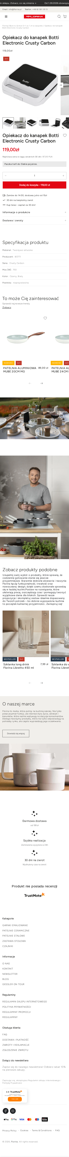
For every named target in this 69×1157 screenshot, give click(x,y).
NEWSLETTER (10, 974)
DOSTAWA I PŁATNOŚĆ (15, 1039)
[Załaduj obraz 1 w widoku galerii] (8, 123)
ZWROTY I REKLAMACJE (15, 1045)
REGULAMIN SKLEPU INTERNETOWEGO (24, 1001)
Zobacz (6, 307)
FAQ (4, 1034)
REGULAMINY (10, 1017)
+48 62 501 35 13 (40, 9)
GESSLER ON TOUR (13, 984)
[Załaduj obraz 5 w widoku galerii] (55, 123)
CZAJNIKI (7, 946)
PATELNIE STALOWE (13, 935)
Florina (5, 26)
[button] (59, 16)
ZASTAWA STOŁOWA (14, 941)
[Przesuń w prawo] (60, 85)
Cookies (24, 1130)
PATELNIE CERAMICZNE (15, 930)
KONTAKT (7, 968)
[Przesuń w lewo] (32, 384)
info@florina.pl (15, 9)
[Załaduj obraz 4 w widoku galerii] (43, 123)
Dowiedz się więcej (16, 733)
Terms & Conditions (42, 1130)
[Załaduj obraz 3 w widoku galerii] (32, 123)
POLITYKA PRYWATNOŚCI (16, 1007)
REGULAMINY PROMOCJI (16, 1012)
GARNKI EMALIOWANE (15, 925)
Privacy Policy (9, 1130)
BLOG (5, 979)
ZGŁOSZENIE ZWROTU (15, 1050)
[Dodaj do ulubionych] (64, 135)
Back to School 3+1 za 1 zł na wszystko (26, 26)
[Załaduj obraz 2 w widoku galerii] (20, 123)
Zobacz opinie (14, 1099)
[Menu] (5, 16)
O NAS (6, 963)
